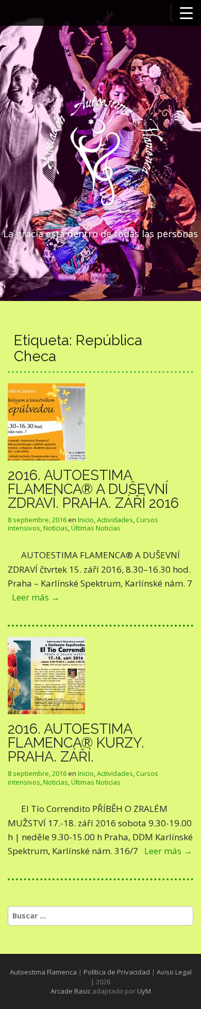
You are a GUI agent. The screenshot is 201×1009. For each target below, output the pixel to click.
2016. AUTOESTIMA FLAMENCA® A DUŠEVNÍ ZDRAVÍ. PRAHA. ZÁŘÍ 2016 (93, 489)
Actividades (115, 519)
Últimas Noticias (96, 528)
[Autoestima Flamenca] (100, 153)
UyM (144, 991)
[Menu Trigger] (186, 13)
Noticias (55, 528)
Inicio (86, 519)
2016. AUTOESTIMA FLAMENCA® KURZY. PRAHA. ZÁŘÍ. (76, 742)
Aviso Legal (174, 972)
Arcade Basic (71, 991)
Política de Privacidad (116, 972)
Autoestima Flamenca (43, 972)
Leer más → (36, 597)
